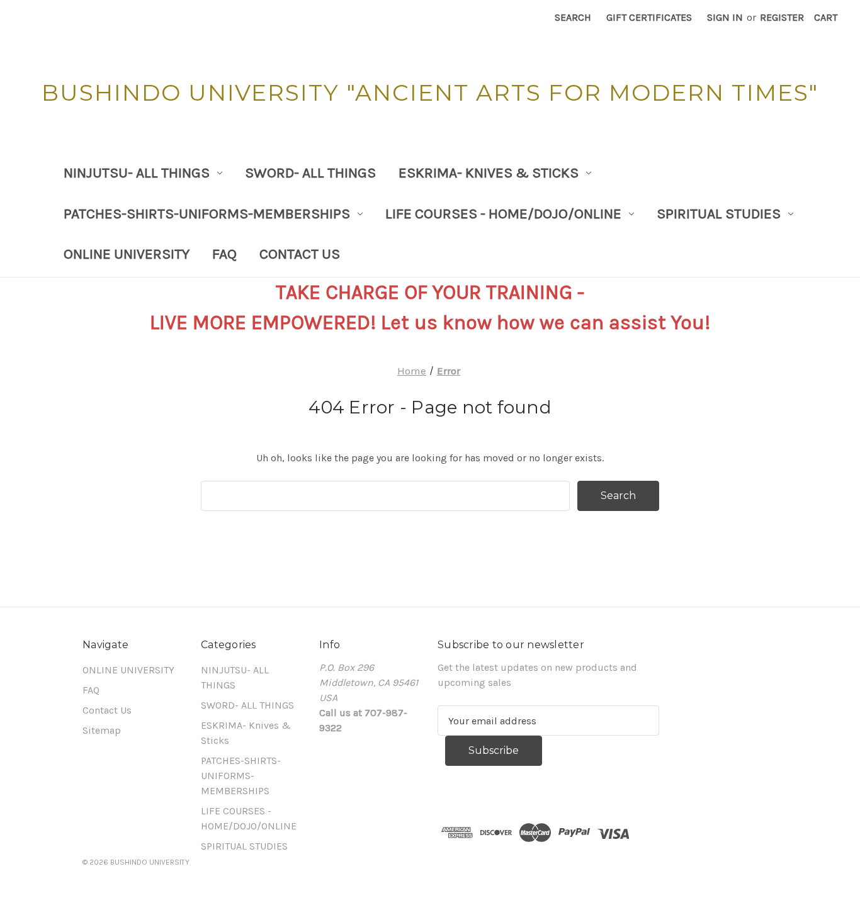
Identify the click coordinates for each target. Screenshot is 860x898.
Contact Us (299, 253)
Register (782, 17)
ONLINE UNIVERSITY (127, 253)
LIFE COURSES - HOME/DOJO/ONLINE (503, 213)
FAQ (224, 253)
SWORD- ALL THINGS (310, 172)
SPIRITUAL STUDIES (719, 213)
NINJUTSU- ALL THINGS (137, 172)
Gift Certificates (649, 17)
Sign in (725, 17)
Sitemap (101, 730)
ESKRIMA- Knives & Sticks (489, 172)
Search (573, 17)
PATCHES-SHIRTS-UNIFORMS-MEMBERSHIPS (207, 213)
